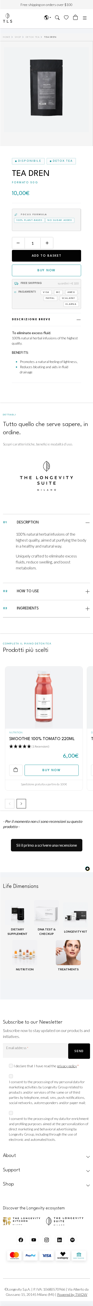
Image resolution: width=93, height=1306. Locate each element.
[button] (57, 18)
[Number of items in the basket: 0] (75, 17)
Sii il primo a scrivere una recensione (46, 845)
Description (28, 522)
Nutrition (16, 732)
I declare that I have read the (46, 1066)
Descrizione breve (31, 319)
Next (21, 803)
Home (6, 37)
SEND (79, 1051)
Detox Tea (33, 37)
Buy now (46, 270)
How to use (28, 591)
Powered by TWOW (72, 1294)
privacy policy (67, 1066)
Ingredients (28, 608)
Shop (18, 37)
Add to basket (47, 255)
